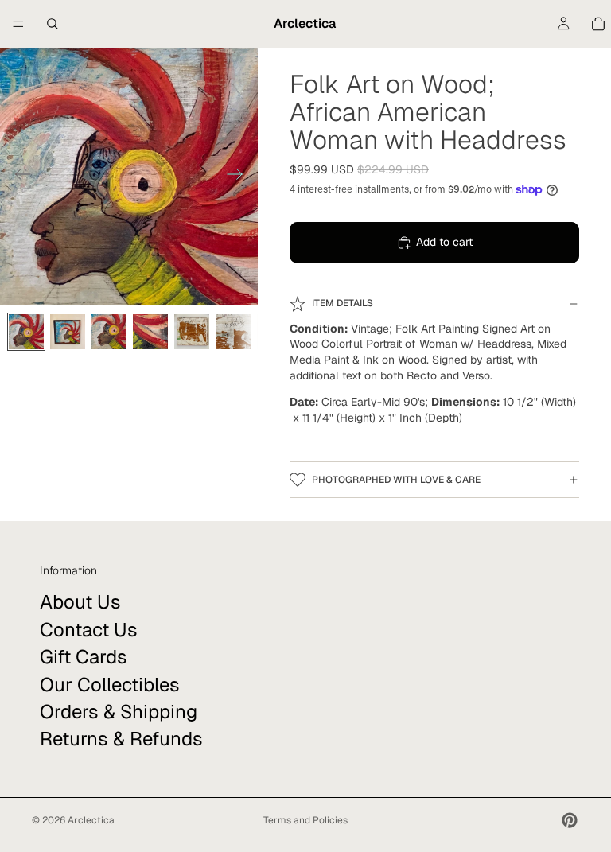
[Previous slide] (18, 176)
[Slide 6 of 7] (233, 331)
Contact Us (89, 629)
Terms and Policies (305, 820)
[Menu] (18, 24)
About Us (80, 601)
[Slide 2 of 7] (67, 331)
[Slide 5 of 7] (191, 331)
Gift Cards (83, 656)
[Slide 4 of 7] (150, 331)
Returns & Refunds (121, 738)
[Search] (52, 23)
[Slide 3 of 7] (108, 331)
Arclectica (91, 820)
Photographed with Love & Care (396, 479)
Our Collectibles (110, 683)
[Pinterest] (569, 820)
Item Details (342, 303)
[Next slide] (240, 176)
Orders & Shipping (118, 711)
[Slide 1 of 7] (26, 331)
